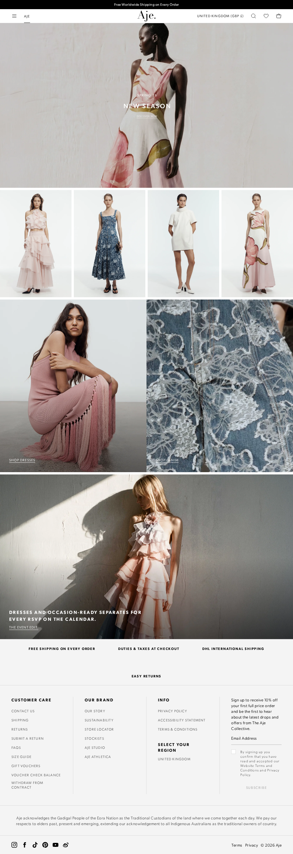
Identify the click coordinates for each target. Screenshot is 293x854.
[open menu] (14, 16)
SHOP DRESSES (22, 460)
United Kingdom (174, 759)
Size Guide (21, 756)
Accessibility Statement (182, 720)
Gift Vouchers (26, 765)
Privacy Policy (172, 711)
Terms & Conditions (178, 729)
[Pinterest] (45, 845)
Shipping (20, 720)
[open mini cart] (279, 16)
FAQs (16, 747)
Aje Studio (95, 747)
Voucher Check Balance (36, 775)
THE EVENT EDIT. (23, 627)
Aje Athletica (98, 756)
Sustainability (99, 720)
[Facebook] (24, 845)
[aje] (146, 16)
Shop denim (167, 460)
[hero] (146, 105)
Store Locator (99, 729)
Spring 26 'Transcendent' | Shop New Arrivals (147, 7)
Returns (19, 729)
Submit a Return (27, 738)
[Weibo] (66, 845)
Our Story (95, 711)
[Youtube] (55, 845)
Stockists (94, 738)
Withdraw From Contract (27, 784)
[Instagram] (14, 845)
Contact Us (23, 711)
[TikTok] (35, 845)
